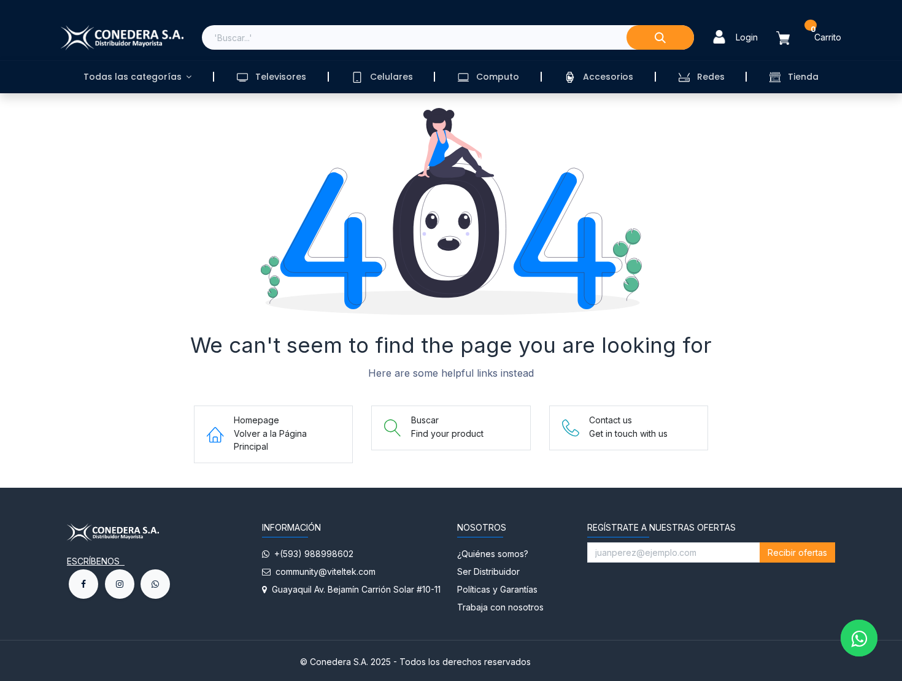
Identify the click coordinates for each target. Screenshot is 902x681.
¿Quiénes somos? (494, 553)
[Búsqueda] (660, 37)
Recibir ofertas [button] (797, 552)
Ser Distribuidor (488, 571)
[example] (155, 584)
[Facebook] (83, 584)
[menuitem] (137, 77)
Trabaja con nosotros (500, 607)
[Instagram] (119, 584)
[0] (790, 38)
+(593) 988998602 (311, 553)
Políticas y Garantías (497, 589)
